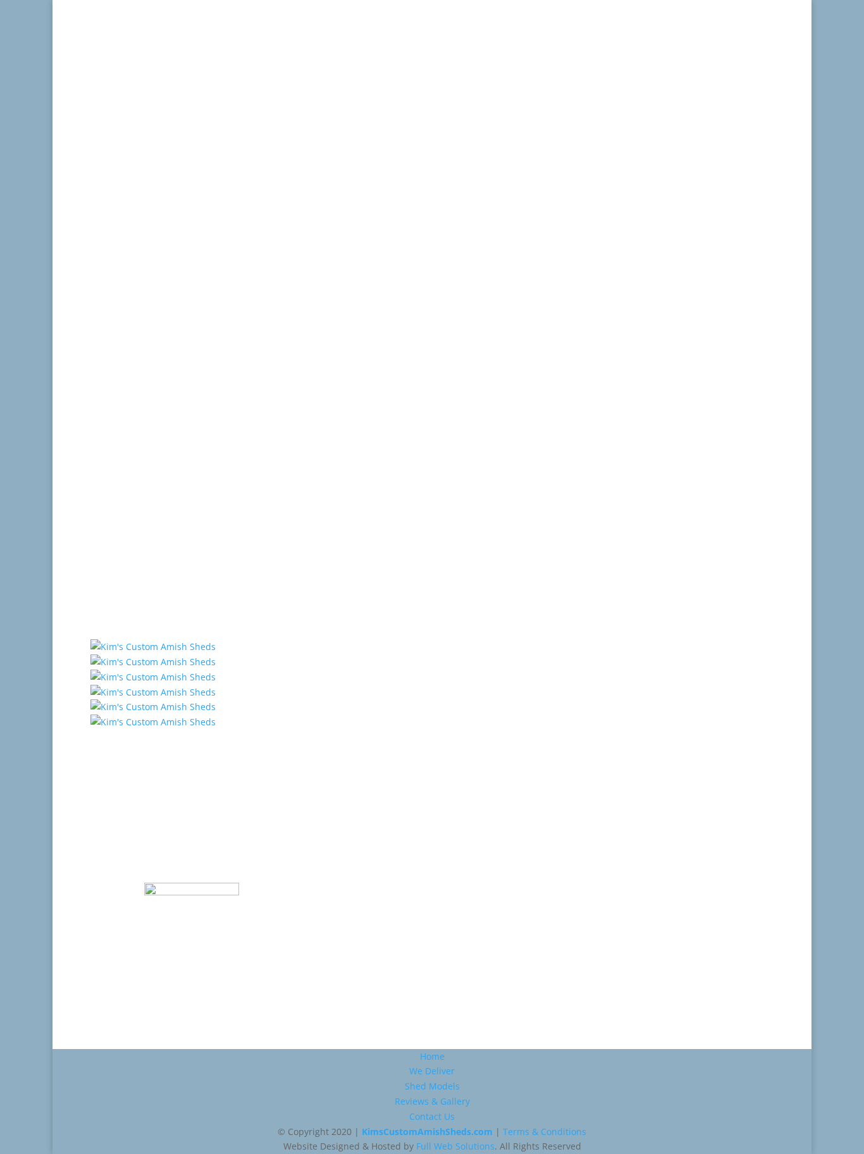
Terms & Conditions (544, 1132)
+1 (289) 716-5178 (155, 159)
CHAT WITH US (261, 457)
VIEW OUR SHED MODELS (432, 764)
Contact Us (742, 29)
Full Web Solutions (455, 1146)
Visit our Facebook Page (261, 489)
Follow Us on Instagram (261, 520)
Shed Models (538, 29)
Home (388, 29)
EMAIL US (261, 425)
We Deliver (453, 29)
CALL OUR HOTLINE (261, 394)
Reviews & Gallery (642, 29)
